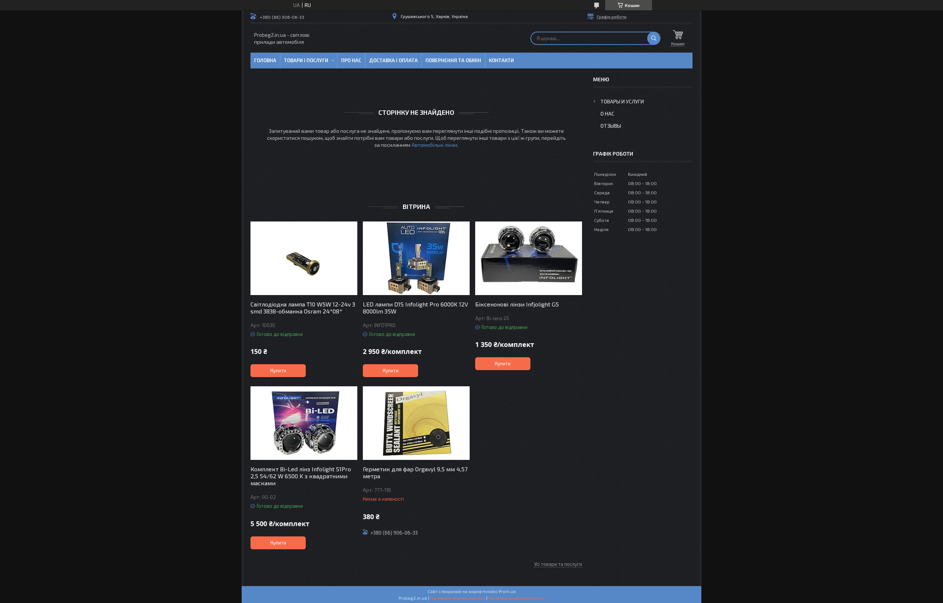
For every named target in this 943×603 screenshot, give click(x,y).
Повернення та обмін (453, 60)
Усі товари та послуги (558, 564)
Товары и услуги (622, 101)
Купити (278, 370)
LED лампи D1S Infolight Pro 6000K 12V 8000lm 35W (415, 308)
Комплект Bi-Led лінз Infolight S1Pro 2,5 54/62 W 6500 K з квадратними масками (300, 475)
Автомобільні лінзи (434, 145)
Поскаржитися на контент (457, 597)
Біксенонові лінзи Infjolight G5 (517, 304)
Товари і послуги (306, 60)
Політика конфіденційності (516, 597)
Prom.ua (507, 591)
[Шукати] (653, 38)
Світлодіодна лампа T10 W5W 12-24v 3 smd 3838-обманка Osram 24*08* (302, 308)
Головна (265, 60)
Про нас (351, 60)
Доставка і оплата (393, 60)
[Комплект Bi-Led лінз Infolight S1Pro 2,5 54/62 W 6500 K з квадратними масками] (303, 423)
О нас (607, 113)
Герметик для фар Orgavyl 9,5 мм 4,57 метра (415, 472)
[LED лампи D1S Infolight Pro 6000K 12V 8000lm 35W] (416, 258)
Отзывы (610, 126)
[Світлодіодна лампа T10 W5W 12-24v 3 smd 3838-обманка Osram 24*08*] (303, 258)
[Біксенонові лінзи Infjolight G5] (528, 258)
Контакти (501, 60)
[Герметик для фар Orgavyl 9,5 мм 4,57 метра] (416, 423)
